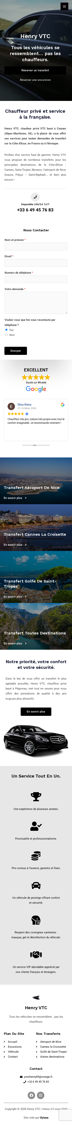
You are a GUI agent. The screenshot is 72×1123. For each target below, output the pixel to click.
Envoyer (16, 350)
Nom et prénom (15, 240)
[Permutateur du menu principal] (64, 6)
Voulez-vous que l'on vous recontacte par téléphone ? (30, 322)
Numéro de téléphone (19, 272)
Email (9, 256)
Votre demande (15, 289)
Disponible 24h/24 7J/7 (35, 204)
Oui (11, 330)
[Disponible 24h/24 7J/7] (35, 197)
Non (12, 335)
